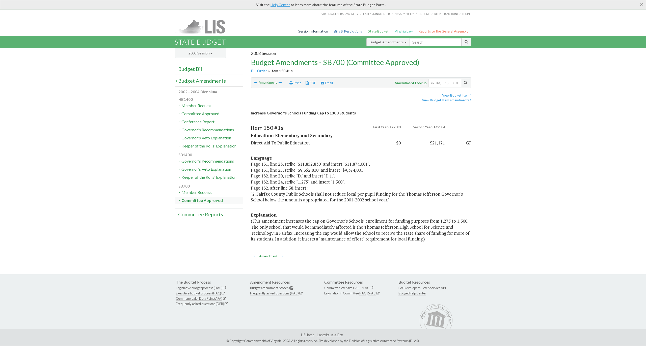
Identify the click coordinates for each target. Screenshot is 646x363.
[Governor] (280, 82)
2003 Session (199, 53)
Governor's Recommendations (207, 129)
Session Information (313, 31)
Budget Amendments (387, 42)
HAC (356, 288)
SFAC (365, 288)
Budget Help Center (412, 293)
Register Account (446, 13)
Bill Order (259, 71)
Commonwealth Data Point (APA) (199, 298)
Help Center (280, 5)
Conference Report (197, 121)
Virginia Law (404, 31)
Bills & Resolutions (348, 31)
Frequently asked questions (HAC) (274, 293)
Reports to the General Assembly (443, 31)
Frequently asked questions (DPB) (200, 304)
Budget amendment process (270, 288)
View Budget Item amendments (446, 100)
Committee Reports (200, 214)
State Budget (378, 31)
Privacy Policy (404, 13)
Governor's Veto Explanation (206, 137)
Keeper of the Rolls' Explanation (208, 145)
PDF (312, 83)
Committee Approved (200, 113)
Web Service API (434, 288)
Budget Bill (191, 69)
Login (466, 13)
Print (297, 83)
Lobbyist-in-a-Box (330, 335)
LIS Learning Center (376, 13)
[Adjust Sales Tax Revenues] (256, 82)
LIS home (424, 13)
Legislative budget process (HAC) (199, 288)
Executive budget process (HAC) (198, 293)
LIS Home (307, 335)
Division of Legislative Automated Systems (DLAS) (384, 341)
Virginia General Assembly (339, 13)
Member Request (196, 105)
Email (328, 83)
